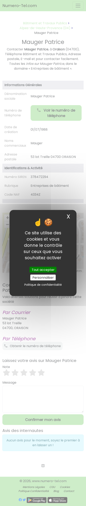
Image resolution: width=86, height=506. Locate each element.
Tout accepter (43, 269)
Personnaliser (43, 277)
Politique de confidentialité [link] (43, 284)
